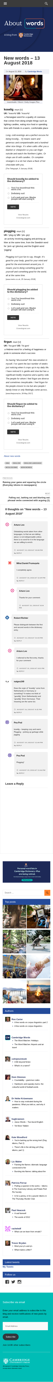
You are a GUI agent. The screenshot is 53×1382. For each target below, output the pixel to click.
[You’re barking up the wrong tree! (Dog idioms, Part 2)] (14, 917)
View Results (23, 215)
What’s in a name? (22, 1066)
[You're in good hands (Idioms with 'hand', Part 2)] (38, 967)
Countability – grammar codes (27, 1080)
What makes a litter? (23, 1250)
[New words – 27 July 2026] (38, 917)
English (16, 463)
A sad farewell (20, 1213)
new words (26, 467)
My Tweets (8, 1267)
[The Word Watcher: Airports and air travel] (14, 967)
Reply (19, 553)
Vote (13, 207)
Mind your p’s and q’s (23, 1246)
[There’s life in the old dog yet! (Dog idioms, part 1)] (38, 942)
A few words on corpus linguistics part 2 (31, 1022)
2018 (7, 463)
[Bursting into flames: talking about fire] (38, 992)
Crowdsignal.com (23, 218)
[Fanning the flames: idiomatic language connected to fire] (14, 942)
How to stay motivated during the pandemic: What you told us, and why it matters (28, 1104)
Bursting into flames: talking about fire (30, 1171)
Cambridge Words (35, 71)
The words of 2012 (22, 1217)
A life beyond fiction (22, 1062)
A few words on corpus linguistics (28, 1026)
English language (33, 463)
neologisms (11, 467)
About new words (12, 456)
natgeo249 (19, 681)
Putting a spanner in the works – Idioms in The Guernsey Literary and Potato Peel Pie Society (29, 1189)
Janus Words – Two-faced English (28, 1122)
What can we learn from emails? (27, 1231)
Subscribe (10, 1337)
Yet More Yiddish (21, 1126)
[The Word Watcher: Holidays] (14, 992)
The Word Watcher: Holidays (26, 1040)
